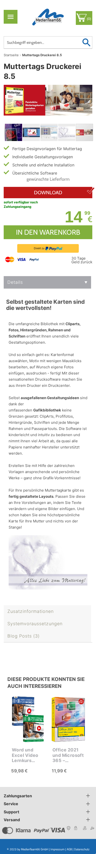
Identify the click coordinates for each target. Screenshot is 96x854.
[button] (8, 132)
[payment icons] (22, 259)
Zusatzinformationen (30, 611)
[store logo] (48, 16)
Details (15, 282)
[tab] (47, 282)
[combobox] (48, 42)
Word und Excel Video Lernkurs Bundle (25, 755)
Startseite (11, 55)
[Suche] (86, 42)
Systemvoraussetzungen (35, 623)
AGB (69, 849)
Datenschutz (81, 849)
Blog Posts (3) (23, 636)
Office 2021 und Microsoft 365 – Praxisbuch (68, 755)
